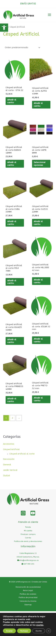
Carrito (28, 538)
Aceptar (9, 631)
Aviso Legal (28, 590)
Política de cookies (28, 594)
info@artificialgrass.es (29, 560)
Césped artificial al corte (22, 453)
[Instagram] (23, 513)
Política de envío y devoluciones (28, 541)
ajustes (39, 625)
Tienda (28, 527)
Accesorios (8, 444)
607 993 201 (28, 564)
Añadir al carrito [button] (11, 101)
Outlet (6, 475)
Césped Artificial (11, 449)
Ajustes (38, 631)
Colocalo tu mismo (28, 601)
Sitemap (28, 605)
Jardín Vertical (10, 470)
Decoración (8, 459)
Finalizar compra (28, 534)
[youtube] (32, 513)
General (7, 464)
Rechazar (24, 631)
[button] (4, 28)
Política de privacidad (28, 597)
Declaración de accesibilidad (28, 587)
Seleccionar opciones (40, 163)
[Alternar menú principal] (49, 14)
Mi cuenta (28, 531)
